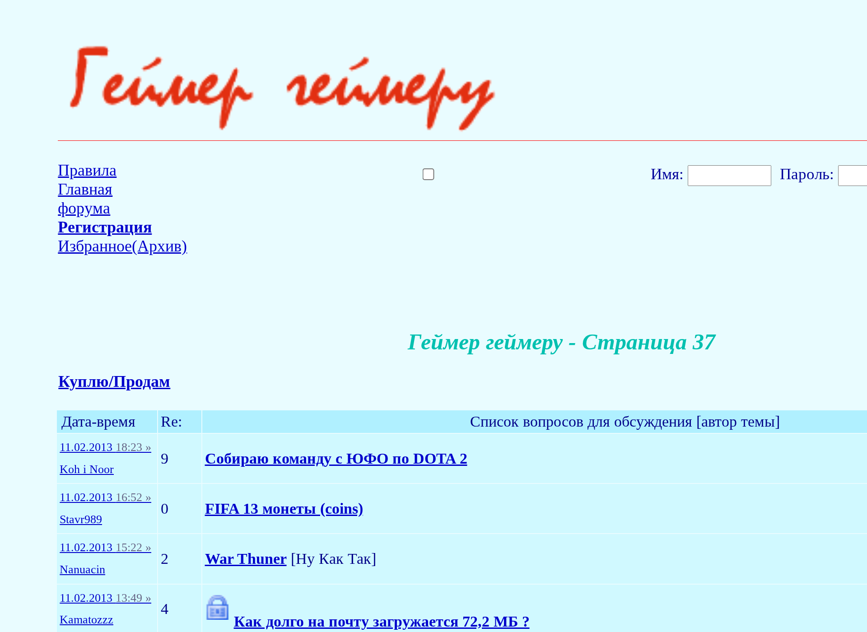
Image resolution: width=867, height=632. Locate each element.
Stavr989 (81, 519)
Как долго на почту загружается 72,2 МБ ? (382, 621)
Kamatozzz (86, 619)
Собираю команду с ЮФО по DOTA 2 (336, 458)
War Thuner (246, 558)
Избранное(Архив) (122, 246)
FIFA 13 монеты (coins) (284, 508)
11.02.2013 (105, 447)
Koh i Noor (87, 469)
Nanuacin (82, 569)
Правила (87, 170)
